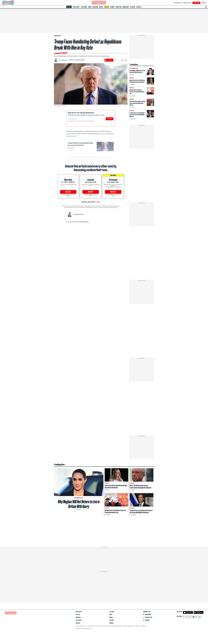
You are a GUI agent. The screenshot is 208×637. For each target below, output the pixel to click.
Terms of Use (85, 121)
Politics (106, 7)
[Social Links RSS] (196, 617)
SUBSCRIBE (196, 2)
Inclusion (120, 626)
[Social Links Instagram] (190, 617)
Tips (85, 626)
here (87, 221)
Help (97, 626)
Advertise (92, 626)
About (77, 626)
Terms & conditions (128, 626)
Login (98, 202)
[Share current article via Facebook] (115, 60)
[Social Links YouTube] (193, 617)
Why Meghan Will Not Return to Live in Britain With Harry (79, 504)
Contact (81, 626)
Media (89, 7)
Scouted (138, 7)
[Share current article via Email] (122, 60)
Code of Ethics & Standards (110, 626)
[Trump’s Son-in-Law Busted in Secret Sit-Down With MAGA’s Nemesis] (150, 117)
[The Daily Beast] (99, 2)
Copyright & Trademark (140, 626)
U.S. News (132, 7)
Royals (101, 7)
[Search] (206, 7)
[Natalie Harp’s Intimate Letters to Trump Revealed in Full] (150, 94)
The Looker (84, 7)
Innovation (126, 7)
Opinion (112, 7)
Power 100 (118, 7)
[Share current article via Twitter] (119, 60)
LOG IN (203, 2)
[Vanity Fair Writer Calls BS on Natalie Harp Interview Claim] (150, 84)
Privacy (101, 626)
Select (68, 192)
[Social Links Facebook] (183, 617)
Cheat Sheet (76, 7)
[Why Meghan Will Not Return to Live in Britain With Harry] (150, 74)
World (111, 617)
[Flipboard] (200, 617)
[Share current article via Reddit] (126, 60)
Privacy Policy (92, 121)
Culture (111, 620)
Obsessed (95, 7)
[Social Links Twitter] (187, 617)
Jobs (88, 626)
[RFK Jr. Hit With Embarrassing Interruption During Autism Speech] (150, 105)
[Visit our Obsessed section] (13, 2)
